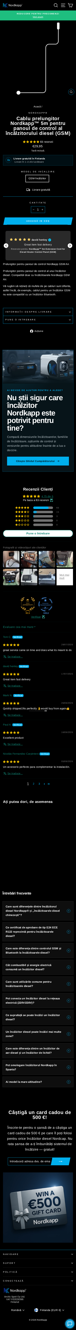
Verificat (36, 616)
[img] (11, 645)
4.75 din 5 (47, 496)
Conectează (13, 1281)
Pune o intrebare (20, 319)
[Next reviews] (70, 245)
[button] (31, 141)
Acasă (37, 106)
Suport (9, 1263)
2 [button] (33, 783)
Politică (10, 1272)
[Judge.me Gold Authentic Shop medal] (28, 604)
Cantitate (38, 202)
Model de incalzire (38, 171)
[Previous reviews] (6, 245)
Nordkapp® (38, 113)
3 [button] (39, 783)
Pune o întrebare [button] (38, 533)
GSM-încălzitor (37, 178)
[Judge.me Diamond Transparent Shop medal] (45, 604)
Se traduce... (15, 656)
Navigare (11, 1254)
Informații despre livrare (28, 312)
